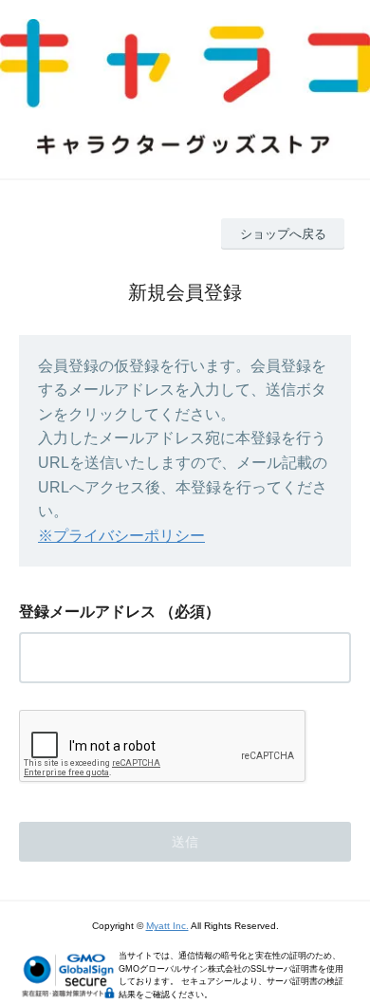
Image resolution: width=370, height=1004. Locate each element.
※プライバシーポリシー (121, 536)
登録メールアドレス (87, 612)
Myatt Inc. (167, 925)
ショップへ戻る (283, 234)
